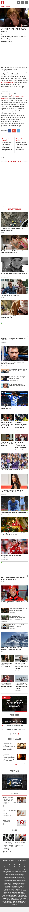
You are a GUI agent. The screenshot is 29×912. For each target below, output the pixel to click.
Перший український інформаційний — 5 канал (2, 2)
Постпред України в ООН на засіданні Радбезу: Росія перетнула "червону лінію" (21, 146)
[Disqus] (14, 186)
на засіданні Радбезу (8, 82)
